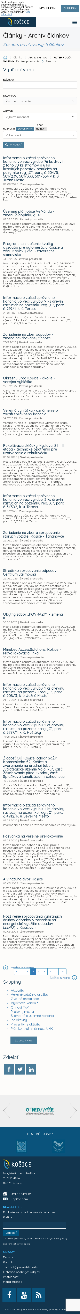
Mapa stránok (12, 1282)
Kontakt (8, 1262)
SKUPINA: (9, 95)
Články (18, 57)
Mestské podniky (40, 1134)
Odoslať (11, 1233)
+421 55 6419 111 (20, 1194)
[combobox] (40, 100)
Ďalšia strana (60, 978)
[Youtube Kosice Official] (24, 1295)
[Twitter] (20, 1069)
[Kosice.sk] (18, 22)
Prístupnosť (10, 1277)
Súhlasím (70, 8)
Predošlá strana (21, 968)
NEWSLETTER (12, 1207)
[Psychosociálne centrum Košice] (21, 1149)
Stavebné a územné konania (32, 1016)
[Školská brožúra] (40, 1111)
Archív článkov (38, 57)
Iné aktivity (19, 1020)
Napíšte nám (19, 1199)
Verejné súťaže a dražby (29, 994)
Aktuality (17, 990)
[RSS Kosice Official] (38, 1295)
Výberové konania (25, 1003)
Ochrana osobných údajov (21, 1272)
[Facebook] (9, 1069)
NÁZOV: (8, 79)
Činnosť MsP (20, 1007)
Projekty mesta (22, 1012)
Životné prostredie (25, 999)
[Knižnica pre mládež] (58, 1149)
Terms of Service (15, 1243)
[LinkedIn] (31, 1069)
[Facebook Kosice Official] (9, 1295)
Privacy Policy (60, 1238)
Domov (8, 1257)
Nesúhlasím (47, 8)
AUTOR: (8, 111)
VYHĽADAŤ (15, 144)
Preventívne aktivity (25, 1024)
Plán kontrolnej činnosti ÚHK (32, 1029)
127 (62, 971)
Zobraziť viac (24, 1040)
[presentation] (6, 1110)
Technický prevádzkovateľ (20, 1267)
